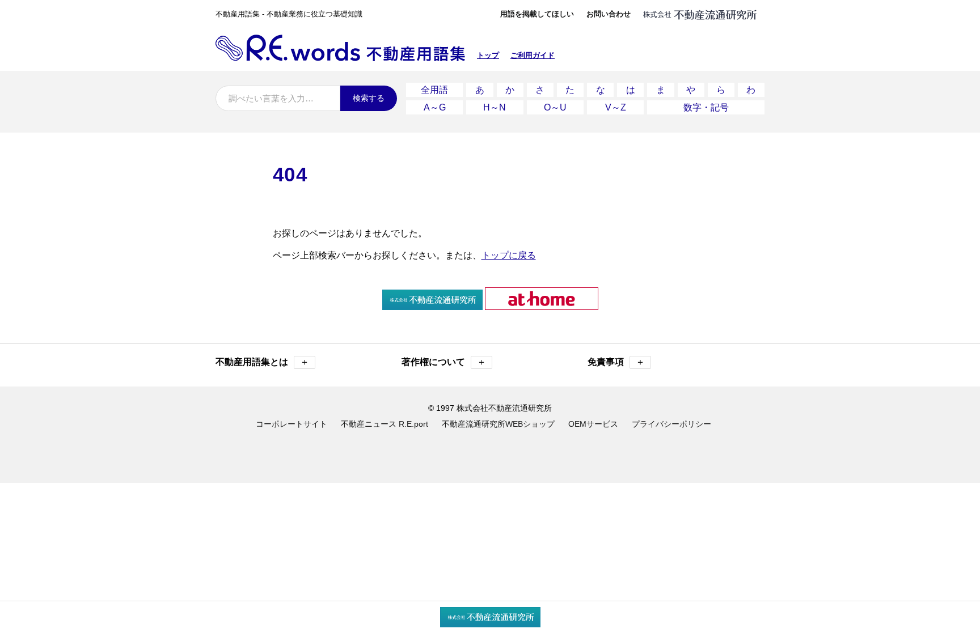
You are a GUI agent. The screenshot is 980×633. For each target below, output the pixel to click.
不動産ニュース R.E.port (384, 423)
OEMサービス (593, 423)
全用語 (434, 90)
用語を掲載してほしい (537, 14)
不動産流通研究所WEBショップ (498, 423)
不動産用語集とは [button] (262, 362)
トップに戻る (508, 255)
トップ (488, 55)
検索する (369, 98)
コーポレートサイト (291, 423)
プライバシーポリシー (671, 423)
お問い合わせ (608, 14)
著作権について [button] (444, 362)
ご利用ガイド (532, 55)
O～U (555, 107)
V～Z (615, 107)
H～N (494, 107)
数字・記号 (706, 107)
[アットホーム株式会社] (541, 305)
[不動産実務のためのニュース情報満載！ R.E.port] (432, 305)
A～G (435, 107)
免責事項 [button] (616, 362)
